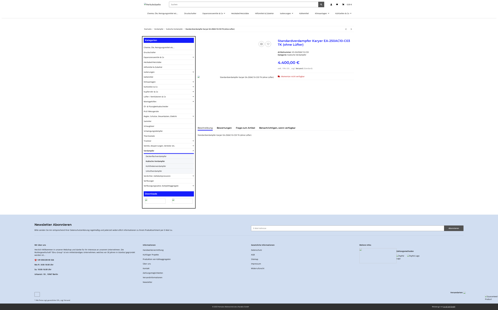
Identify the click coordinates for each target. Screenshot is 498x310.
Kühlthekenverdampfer (156, 166)
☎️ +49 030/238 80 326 (44, 260)
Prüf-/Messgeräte (151, 111)
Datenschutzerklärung (79, 230)
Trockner (147, 141)
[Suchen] (321, 4)
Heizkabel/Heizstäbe (152, 62)
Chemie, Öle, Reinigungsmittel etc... (159, 47)
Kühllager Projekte (151, 254)
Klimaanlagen (150, 82)
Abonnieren (454, 228)
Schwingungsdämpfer (153, 131)
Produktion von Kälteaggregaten (157, 259)
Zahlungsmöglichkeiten (153, 273)
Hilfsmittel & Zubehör (153, 67)
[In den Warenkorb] (200, 37)
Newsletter (147, 282)
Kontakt (146, 268)
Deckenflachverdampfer (156, 156)
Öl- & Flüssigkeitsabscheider (156, 106)
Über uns (147, 263)
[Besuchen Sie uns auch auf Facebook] (37, 294)
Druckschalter (150, 52)
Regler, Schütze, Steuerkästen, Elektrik (160, 116)
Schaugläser (149, 126)
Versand (299, 68)
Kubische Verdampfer (296, 55)
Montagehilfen (150, 101)
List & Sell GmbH (449, 307)
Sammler (147, 121)
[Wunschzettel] (337, 4)
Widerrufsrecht (257, 268)
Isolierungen (149, 72)
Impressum (256, 263)
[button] (331, 4)
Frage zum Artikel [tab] (245, 128)
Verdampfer (149, 150)
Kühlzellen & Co (150, 87)
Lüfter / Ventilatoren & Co (155, 96)
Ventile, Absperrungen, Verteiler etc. (159, 146)
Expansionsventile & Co (154, 57)
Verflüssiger (149, 181)
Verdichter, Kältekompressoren (157, 176)
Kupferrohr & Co (151, 91)
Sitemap (254, 259)
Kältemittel (148, 77)
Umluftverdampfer (154, 171)
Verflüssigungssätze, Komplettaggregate (161, 186)
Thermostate (149, 136)
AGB (253, 254)
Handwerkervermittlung (153, 250)
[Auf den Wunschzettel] (268, 44)
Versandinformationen (152, 277)
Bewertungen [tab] (224, 128)
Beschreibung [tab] (205, 128)
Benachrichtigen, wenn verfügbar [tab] (277, 128)
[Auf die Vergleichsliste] (261, 44)
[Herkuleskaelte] (152, 4)
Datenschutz (256, 250)
